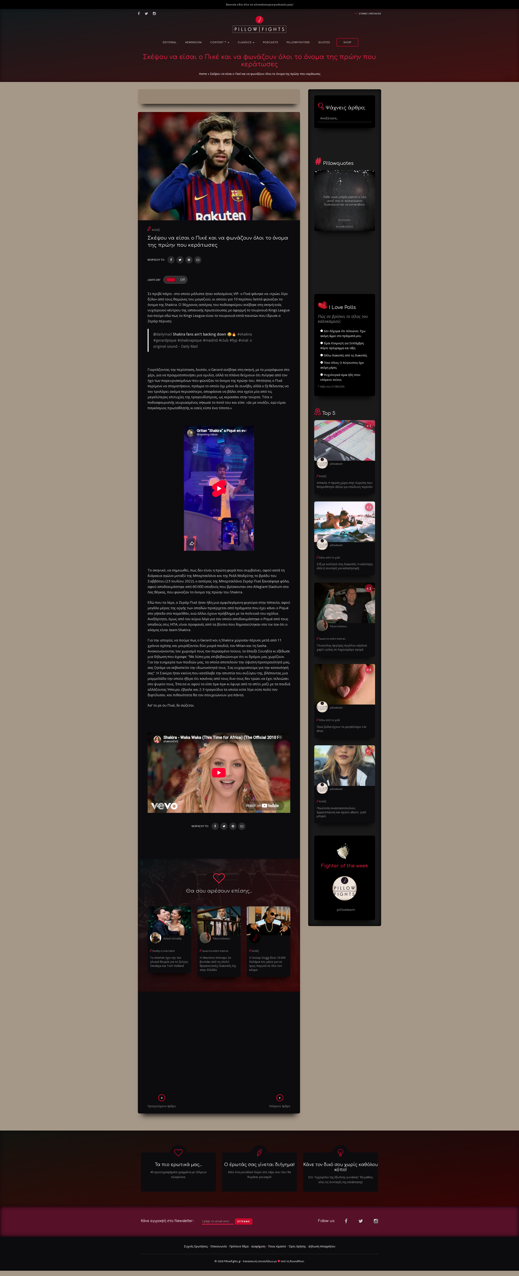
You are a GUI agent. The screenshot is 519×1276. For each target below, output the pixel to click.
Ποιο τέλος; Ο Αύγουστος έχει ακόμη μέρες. (342, 365)
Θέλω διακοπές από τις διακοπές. (345, 355)
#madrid (210, 340)
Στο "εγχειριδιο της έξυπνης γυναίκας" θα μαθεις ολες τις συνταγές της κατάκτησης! (340, 1179)
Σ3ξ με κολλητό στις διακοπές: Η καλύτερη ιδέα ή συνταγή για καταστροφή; (345, 566)
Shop (347, 42)
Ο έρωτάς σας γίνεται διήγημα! (259, 1164)
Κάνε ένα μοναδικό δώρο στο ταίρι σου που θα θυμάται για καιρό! (259, 1174)
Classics (245, 42)
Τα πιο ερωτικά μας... (178, 1164)
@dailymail (162, 334)
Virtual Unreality (172, 938)
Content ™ (218, 42)
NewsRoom (193, 42)
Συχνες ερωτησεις (370, 13)
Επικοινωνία (218, 1246)
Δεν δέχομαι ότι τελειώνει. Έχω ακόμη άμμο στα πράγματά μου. (343, 333)
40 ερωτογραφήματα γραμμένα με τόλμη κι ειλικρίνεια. (178, 1174)
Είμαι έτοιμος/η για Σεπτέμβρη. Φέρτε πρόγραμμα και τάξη (342, 345)
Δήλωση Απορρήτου (321, 1246)
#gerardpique (164, 340)
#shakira (244, 334)
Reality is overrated (163, 951)
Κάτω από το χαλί (329, 557)
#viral (243, 340)
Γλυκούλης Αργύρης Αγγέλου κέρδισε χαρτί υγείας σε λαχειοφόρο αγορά (342, 647)
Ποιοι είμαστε (277, 1246)
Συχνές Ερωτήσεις (196, 1246)
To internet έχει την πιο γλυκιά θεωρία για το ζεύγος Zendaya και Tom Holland (169, 962)
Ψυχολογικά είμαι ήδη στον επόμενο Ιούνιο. (340, 377)
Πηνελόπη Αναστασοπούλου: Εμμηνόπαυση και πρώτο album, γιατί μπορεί (341, 812)
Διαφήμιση (258, 1246)
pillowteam (336, 464)
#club (223, 340)
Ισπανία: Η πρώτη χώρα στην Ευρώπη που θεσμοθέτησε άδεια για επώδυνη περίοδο (345, 485)
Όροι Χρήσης (297, 1246)
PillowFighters (298, 42)
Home (203, 74)
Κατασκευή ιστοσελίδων (258, 1261)
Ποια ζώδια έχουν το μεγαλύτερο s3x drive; (341, 729)
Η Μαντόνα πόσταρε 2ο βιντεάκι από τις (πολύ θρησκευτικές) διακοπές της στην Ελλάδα (218, 964)
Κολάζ (156, 230)
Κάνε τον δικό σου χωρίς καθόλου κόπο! (340, 1167)
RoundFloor (297, 1261)
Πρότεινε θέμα (239, 1246)
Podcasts (270, 42)
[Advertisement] (219, 1044)
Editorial (170, 42)
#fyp (233, 340)
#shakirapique (189, 340)
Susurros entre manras (215, 951)
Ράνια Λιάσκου (221, 938)
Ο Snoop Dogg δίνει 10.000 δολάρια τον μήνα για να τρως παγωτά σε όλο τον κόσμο (267, 964)
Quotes (324, 42)
